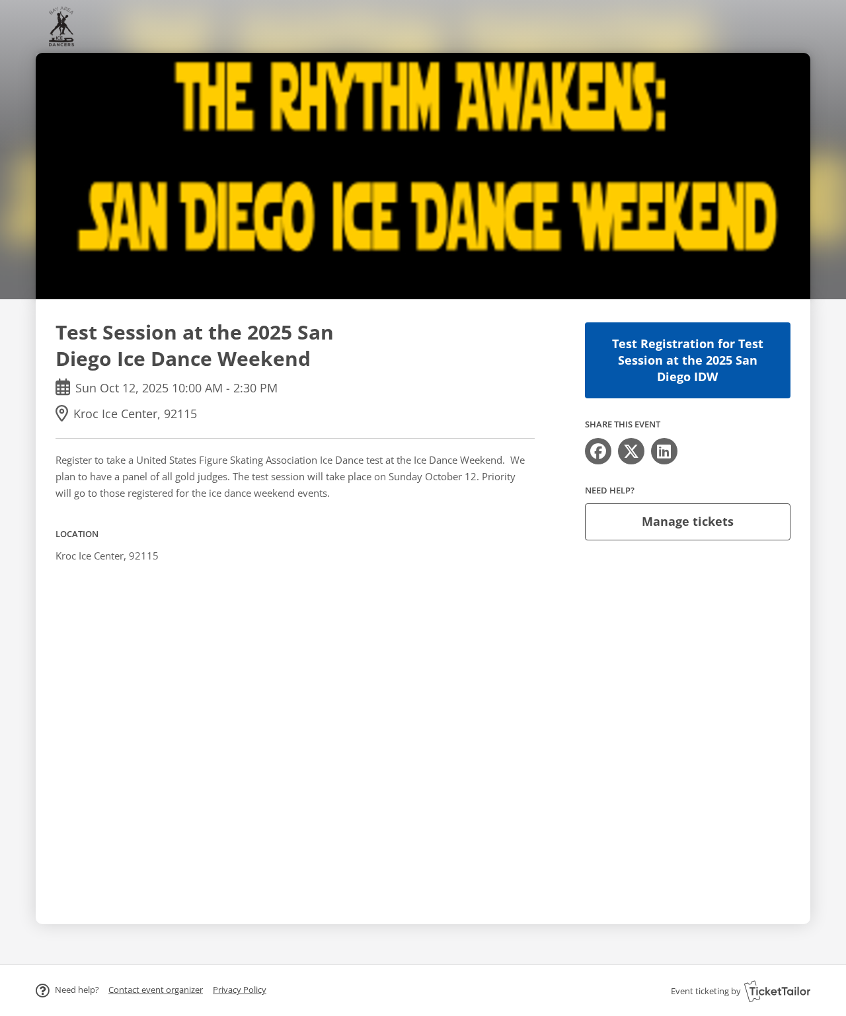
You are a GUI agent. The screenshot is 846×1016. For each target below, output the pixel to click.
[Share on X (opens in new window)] (631, 451)
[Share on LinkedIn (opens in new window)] (664, 451)
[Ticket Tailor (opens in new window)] (777, 990)
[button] (155, 990)
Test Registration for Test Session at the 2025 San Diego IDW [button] (687, 360)
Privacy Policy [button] (239, 990)
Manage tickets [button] (688, 521)
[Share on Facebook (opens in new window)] (598, 451)
